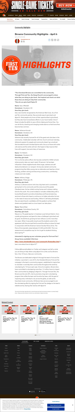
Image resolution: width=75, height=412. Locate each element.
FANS (56, 345)
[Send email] (55, 40)
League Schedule (43, 358)
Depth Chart (6, 352)
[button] (36, 335)
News (18, 348)
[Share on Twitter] (52, 40)
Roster (6, 348)
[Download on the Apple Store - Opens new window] (32, 391)
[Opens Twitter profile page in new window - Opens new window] (24, 41)
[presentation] (72, 335)
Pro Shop (69, 357)
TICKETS (30, 345)
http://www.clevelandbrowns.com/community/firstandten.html (37, 242)
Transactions (6, 358)
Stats (6, 361)
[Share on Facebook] (49, 40)
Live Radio (18, 357)
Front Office (6, 366)
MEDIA (18, 345)
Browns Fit (69, 351)
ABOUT (68, 345)
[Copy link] (58, 40)
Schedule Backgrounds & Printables (43, 351)
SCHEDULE (43, 345)
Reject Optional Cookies (55, 405)
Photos (18, 352)
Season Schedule (43, 348)
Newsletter (69, 360)
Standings (6, 363)
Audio (18, 355)
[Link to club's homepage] (4, 15)
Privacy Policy (27, 409)
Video (18, 350)
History (6, 368)
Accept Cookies (55, 409)
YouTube (18, 370)
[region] (37, 405)
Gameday (56, 352)
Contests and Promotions (56, 349)
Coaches (6, 350)
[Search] (48, 15)
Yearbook (6, 370)
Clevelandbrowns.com (25, 39)
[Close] (72, 405)
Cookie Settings (55, 401)
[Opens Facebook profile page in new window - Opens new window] (21, 41)
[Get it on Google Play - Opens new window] (42, 392)
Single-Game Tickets (30, 349)
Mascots (56, 358)
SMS (69, 362)
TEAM (6, 345)
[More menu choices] (45, 15)
